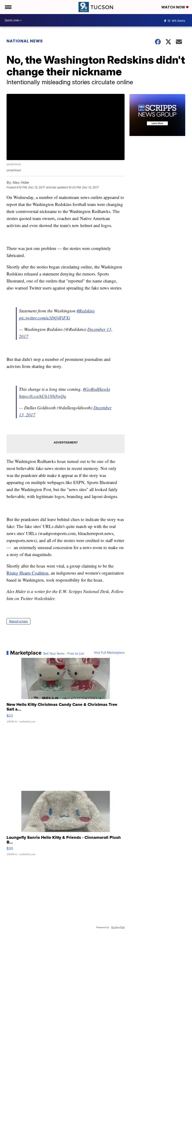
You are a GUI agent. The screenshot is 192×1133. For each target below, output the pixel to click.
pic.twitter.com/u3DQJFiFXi (44, 318)
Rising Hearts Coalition (27, 573)
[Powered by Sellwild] (118, 927)
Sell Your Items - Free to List (63, 653)
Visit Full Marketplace (109, 652)
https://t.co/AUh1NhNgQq (42, 396)
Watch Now (173, 7)
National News (25, 41)
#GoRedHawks (96, 389)
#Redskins (86, 311)
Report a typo (18, 621)
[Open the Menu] (8, 7)
